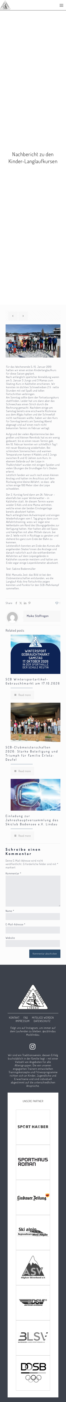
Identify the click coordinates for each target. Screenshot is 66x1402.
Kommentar (13, 873)
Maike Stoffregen (38, 616)
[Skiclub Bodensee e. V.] (5, 5)
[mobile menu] (61, 5)
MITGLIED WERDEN (43, 1017)
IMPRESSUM (23, 1021)
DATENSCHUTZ (42, 1021)
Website (10, 937)
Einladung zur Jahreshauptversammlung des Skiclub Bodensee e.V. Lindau (32, 820)
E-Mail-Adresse (15, 924)
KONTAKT (14, 1017)
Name (10, 911)
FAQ (26, 1017)
